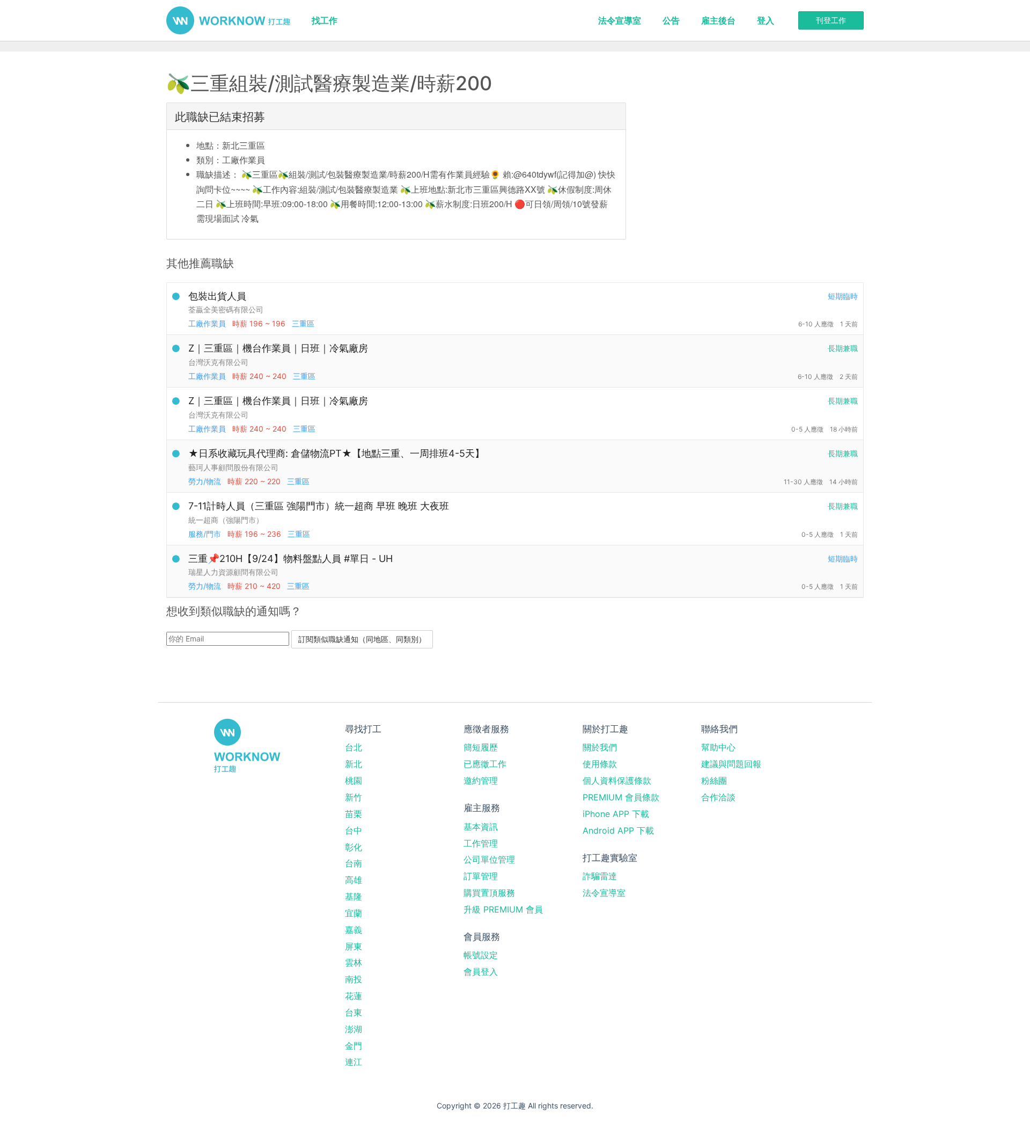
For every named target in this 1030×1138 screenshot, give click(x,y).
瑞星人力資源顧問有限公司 (233, 572)
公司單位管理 (489, 859)
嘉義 (353, 929)
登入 (765, 20)
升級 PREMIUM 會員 (503, 909)
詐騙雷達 (600, 876)
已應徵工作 (485, 763)
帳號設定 (481, 955)
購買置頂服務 (489, 892)
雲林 (353, 962)
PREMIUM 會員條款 (621, 797)
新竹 (353, 797)
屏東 (353, 946)
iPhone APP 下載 (616, 813)
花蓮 (353, 995)
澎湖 (353, 1029)
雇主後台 (718, 20)
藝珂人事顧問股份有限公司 (233, 467)
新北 (353, 763)
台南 (353, 863)
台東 (353, 1012)
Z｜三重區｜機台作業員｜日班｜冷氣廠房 (278, 348)
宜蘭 (353, 913)
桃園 (353, 780)
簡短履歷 (481, 747)
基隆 (353, 896)
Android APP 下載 (618, 830)
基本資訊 (481, 826)
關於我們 (600, 747)
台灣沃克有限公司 (218, 362)
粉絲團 (714, 780)
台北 (353, 747)
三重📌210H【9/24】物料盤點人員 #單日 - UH (290, 558)
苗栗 (353, 813)
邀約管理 (481, 780)
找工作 (324, 20)
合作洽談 (718, 797)
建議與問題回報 (731, 763)
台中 (353, 830)
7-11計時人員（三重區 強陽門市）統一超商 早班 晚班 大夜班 (318, 506)
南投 (353, 979)
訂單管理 (481, 876)
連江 (353, 1061)
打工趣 (228, 20)
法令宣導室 (619, 20)
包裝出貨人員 (217, 296)
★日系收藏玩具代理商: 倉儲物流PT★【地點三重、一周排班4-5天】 (336, 453)
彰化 (353, 847)
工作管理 (481, 843)
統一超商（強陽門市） (225, 519)
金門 (353, 1045)
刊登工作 (831, 20)
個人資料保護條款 (617, 780)
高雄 (353, 879)
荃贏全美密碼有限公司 (225, 309)
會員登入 (481, 971)
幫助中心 (718, 747)
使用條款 (600, 763)
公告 (671, 20)
